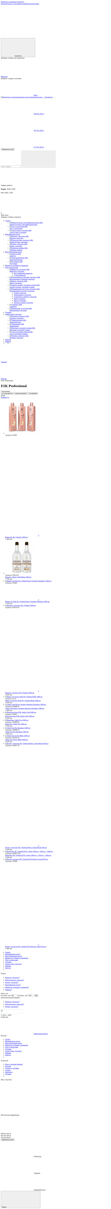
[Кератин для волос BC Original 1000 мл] (57, 606)
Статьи (23, 4)
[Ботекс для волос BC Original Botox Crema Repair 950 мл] (57, 744)
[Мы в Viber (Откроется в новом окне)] (82, 20)
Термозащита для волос (22, 295)
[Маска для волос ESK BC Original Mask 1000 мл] (57, 697)
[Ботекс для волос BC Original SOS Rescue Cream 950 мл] (57, 859)
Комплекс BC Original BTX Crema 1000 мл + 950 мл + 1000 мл (28, 855)
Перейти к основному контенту (12, 2)
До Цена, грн (22, 995)
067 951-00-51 (39, 130)
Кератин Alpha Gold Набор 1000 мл (18, 577)
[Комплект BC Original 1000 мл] (57, 417)
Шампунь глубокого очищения (16, 265)
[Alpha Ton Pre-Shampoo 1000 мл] (57, 728)
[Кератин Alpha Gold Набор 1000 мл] (57, 557)
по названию (33, 393)
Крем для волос (19, 299)
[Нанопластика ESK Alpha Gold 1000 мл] (57, 712)
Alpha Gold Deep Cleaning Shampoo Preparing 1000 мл (24, 708)
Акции (7, 221)
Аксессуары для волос (13, 314)
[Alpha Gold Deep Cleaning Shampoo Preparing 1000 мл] (57, 705)
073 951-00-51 (39, 147)
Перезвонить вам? (8, 149)
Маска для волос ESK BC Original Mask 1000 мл (23, 701)
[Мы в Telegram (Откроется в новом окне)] (49, 20)
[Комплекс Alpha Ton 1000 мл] (57, 720)
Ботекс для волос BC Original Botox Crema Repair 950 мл (26, 847)
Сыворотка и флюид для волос (25, 297)
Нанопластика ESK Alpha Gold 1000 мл (19, 716)
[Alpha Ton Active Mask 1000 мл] (57, 736)
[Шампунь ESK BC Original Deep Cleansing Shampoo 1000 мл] (57, 581)
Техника (8, 312)
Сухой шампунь (20, 275)
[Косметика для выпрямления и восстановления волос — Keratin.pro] (12, 1013)
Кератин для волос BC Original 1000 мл (19, 693)
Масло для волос (20, 301)
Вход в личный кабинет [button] (14, 1064)
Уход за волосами (11, 267)
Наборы (8, 340)
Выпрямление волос (12, 234)
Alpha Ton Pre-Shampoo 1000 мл (17, 732)
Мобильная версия (40, 1034)
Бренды (8, 342)
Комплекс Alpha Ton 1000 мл (16, 724)
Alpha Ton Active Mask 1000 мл (16, 740)
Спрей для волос (20, 293)
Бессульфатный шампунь (23, 273)
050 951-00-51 (39, 114)
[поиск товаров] (38, 159)
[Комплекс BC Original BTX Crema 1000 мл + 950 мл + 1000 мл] (57, 851)
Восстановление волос (13, 252)
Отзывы (36, 4)
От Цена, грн (6, 995)
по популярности (7, 393)
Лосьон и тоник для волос (23, 303)
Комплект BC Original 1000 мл (16, 537)
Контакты (29, 4)
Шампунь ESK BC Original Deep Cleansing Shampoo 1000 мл (27, 601)
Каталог (4, 4)
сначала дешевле (21, 393)
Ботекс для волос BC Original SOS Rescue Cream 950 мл (25, 947)
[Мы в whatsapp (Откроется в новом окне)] (17, 37)
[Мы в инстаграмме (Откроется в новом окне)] (17, 20)
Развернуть (5, 397)
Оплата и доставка (14, 4)
